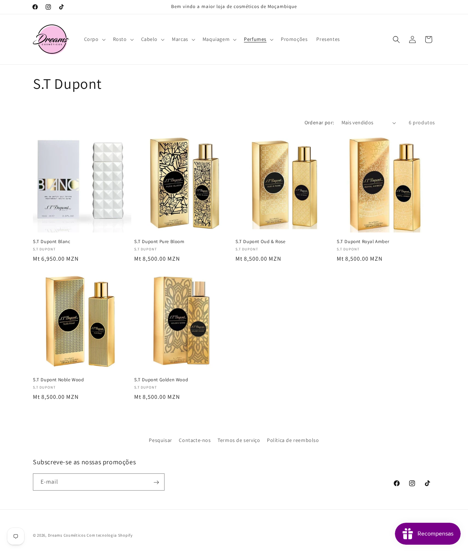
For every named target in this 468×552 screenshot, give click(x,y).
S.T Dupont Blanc (52, 242)
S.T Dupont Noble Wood (58, 380)
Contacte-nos (195, 440)
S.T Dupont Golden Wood (161, 380)
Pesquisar (160, 440)
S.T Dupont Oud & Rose (260, 242)
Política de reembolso (293, 440)
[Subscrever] (156, 482)
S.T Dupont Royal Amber (363, 242)
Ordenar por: (319, 122)
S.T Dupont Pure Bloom (159, 242)
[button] (94, 39)
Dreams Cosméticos (67, 535)
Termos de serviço (239, 440)
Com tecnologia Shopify (109, 535)
